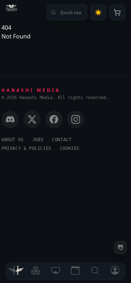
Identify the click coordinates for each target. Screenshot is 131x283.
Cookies (69, 148)
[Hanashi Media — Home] (11, 8)
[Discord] (10, 119)
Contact (61, 139)
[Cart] (117, 12)
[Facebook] (54, 119)
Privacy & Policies (26, 148)
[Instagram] (75, 119)
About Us (12, 139)
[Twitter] (32, 119)
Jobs (37, 139)
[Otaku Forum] (120, 247)
